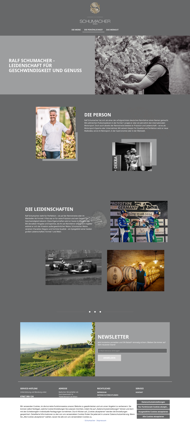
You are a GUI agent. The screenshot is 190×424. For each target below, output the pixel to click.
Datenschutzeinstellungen (153, 402)
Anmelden (109, 357)
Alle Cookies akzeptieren (153, 416)
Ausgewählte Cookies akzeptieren (153, 411)
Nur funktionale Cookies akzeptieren (154, 407)
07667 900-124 (27, 396)
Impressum (101, 392)
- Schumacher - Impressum (95, 420)
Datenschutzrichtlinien (107, 395)
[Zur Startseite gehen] (95, 13)
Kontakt (139, 392)
